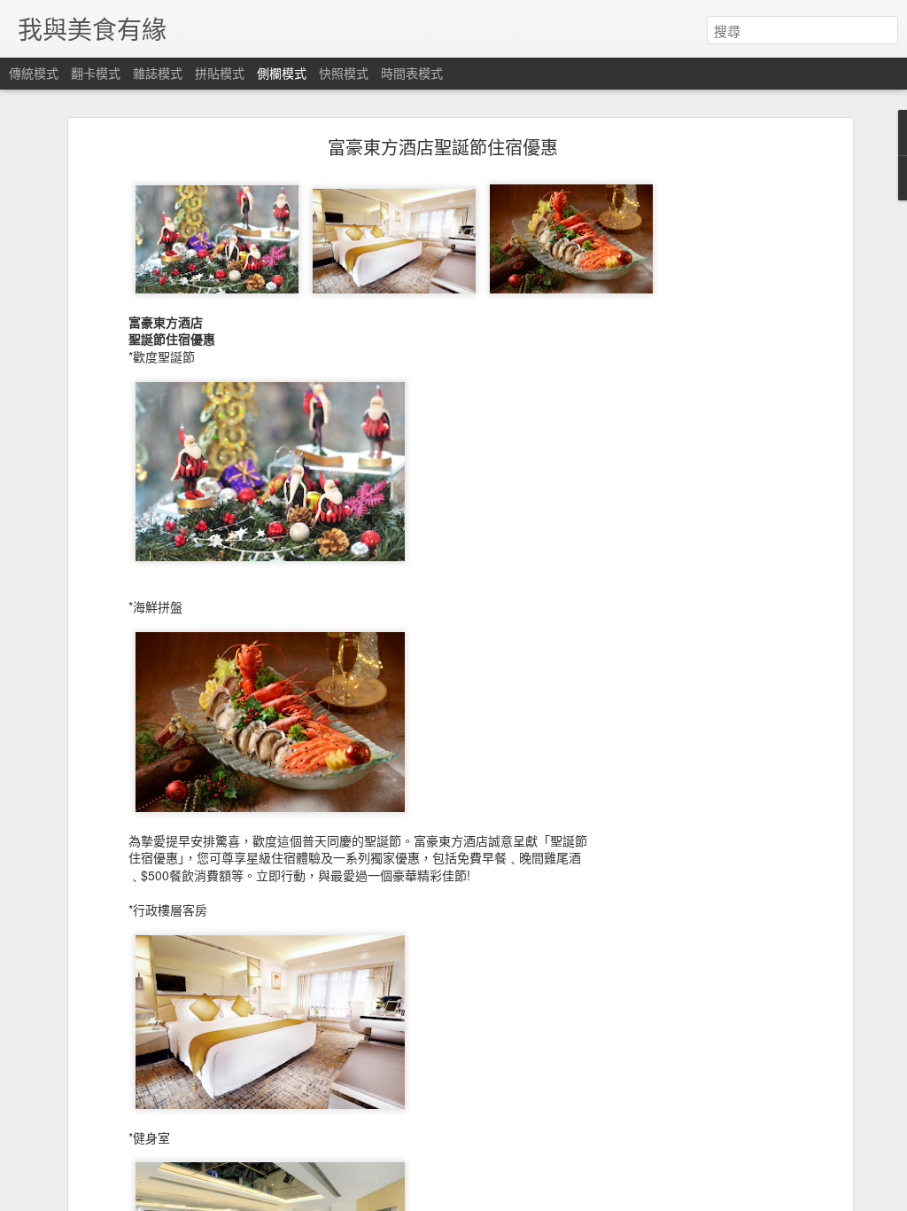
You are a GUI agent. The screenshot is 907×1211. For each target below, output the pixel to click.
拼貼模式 (219, 73)
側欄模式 (281, 73)
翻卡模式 (95, 73)
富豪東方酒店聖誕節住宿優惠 (443, 147)
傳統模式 (33, 73)
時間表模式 (412, 73)
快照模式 (343, 73)
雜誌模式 (157, 73)
